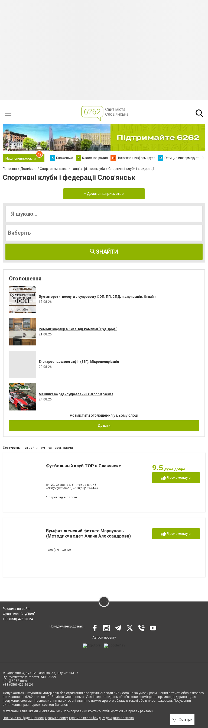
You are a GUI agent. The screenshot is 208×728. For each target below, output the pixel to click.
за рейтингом (35, 447)
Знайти (106, 251)
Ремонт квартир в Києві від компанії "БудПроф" (78, 329)
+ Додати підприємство (104, 194)
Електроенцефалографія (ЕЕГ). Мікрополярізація (79, 362)
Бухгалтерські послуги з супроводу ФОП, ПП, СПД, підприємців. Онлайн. (98, 297)
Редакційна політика (118, 718)
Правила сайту (56, 718)
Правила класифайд (85, 718)
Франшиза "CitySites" (19, 614)
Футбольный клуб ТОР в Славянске (83, 465)
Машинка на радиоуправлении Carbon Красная (76, 394)
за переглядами (60, 447)
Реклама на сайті (16, 609)
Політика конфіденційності (23, 718)
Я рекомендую (178, 477)
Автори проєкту (104, 637)
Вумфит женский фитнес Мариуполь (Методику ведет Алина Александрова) (88, 533)
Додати (104, 425)
